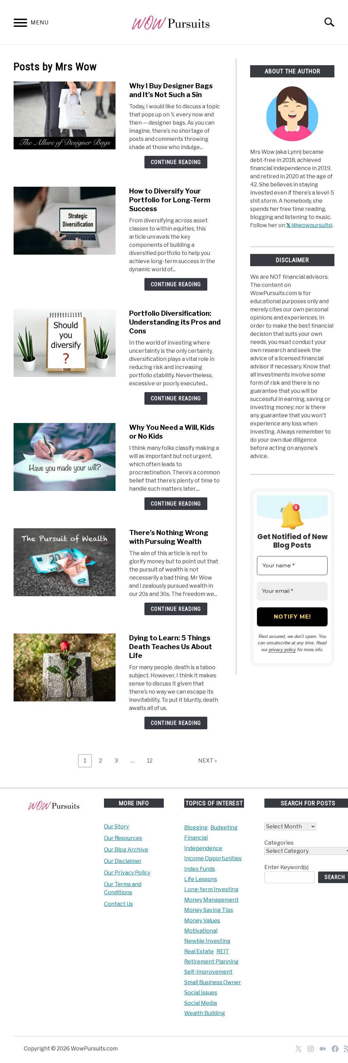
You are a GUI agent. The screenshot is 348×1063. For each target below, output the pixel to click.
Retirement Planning (211, 961)
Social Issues (200, 992)
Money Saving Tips (208, 910)
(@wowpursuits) (309, 225)
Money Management (211, 900)
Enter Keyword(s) (286, 867)
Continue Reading (176, 162)
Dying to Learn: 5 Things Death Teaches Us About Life (170, 647)
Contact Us (118, 904)
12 (152, 760)
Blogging (196, 827)
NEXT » (207, 760)
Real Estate (199, 951)
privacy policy (282, 649)
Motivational (201, 931)
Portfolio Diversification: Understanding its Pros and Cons (175, 322)
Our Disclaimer (123, 861)
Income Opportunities (213, 858)
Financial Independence (203, 843)
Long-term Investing (211, 889)
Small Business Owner (212, 982)
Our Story (116, 826)
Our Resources (123, 838)
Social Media (200, 1003)
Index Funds (199, 869)
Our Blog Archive (126, 849)
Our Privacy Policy (127, 872)
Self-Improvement (208, 972)
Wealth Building (204, 1013)
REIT (222, 951)
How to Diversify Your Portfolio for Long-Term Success (169, 200)
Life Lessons (200, 879)
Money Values (202, 920)
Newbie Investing (207, 941)
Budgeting (224, 827)
